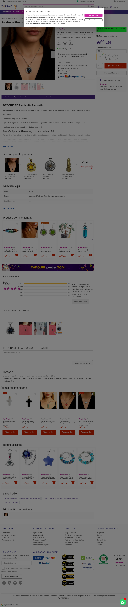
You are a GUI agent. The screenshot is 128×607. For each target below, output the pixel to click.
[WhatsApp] (123, 602)
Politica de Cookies (59, 23)
